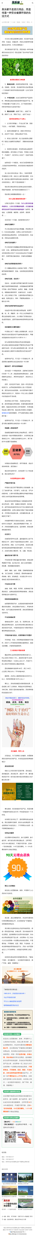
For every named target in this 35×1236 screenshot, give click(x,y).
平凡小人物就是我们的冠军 (13, 1001)
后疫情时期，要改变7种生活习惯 (16, 1219)
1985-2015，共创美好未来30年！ (15, 993)
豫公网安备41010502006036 (18, 1234)
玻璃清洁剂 (5, 413)
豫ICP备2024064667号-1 (18, 1232)
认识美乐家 (5, 22)
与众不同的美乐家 (10, 997)
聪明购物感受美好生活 (11, 1005)
